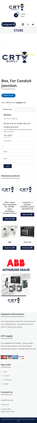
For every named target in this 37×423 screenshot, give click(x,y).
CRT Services (7, 380)
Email (6, 158)
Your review (7, 140)
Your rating (8, 135)
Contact (5, 384)
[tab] (7, 109)
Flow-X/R (27, 242)
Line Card (6, 376)
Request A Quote (8, 95)
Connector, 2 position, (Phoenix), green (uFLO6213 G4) (27, 205)
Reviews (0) (7, 109)
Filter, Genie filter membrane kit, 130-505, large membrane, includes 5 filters (10, 207)
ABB (24, 103)
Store (5, 372)
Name (6, 151)
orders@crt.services (7, 400)
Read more (9, 219)
